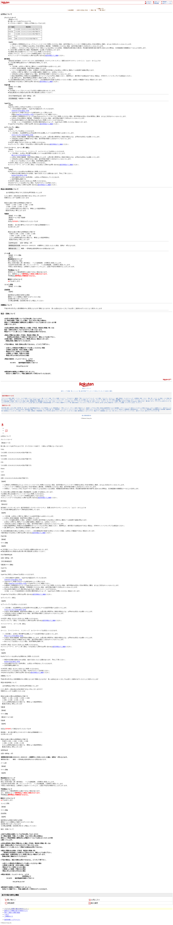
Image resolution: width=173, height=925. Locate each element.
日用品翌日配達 (47, 402)
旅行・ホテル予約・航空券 (14, 408)
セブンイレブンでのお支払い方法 (22, 135)
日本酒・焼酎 (36, 399)
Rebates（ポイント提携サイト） (154, 408)
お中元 (106, 402)
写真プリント (81, 408)
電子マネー (82, 409)
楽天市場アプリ (85, 391)
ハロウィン (117, 402)
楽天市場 (3, 408)
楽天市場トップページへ (12, 919)
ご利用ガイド (8, 916)
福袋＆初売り (75, 402)
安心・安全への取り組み (12, 912)
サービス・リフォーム (141, 399)
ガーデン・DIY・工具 (49, 401)
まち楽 (30, 402)
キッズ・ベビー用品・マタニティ (99, 398)
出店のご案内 (108, 391)
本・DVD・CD (25, 408)
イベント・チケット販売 (71, 408)
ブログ (44, 410)
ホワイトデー (91, 402)
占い (107, 410)
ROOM (49, 410)
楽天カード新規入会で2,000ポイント (16, 910)
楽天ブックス (95, 401)
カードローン (64, 409)
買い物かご (11, 900)
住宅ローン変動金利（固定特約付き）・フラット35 (132, 409)
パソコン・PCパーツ (50, 399)
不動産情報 (39, 410)
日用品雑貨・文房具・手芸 (10, 401)
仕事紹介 (33, 410)
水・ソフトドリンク (19, 399)
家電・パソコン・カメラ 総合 (19, 398)
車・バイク (154, 398)
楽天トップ (64, 391)
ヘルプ (6, 914)
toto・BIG (111, 410)
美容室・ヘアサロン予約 (92, 408)
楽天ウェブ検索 (126, 401)
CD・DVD (108, 399)
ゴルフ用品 (86, 401)
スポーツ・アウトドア (77, 401)
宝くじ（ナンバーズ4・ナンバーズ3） (125, 410)
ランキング (101, 391)
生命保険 (162, 409)
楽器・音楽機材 (116, 399)
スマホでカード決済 (99, 409)
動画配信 (103, 410)
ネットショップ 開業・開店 (114, 401)
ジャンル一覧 (76, 391)
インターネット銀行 (15, 410)
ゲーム (123, 399)
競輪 (32, 409)
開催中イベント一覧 (66, 402)
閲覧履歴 (11, 903)
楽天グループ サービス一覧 (152, 410)
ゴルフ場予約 (44, 408)
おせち (133, 402)
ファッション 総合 (6, 398)
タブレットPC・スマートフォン (65, 399)
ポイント (103, 401)
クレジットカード (74, 409)
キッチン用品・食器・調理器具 (26, 401)
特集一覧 (70, 391)
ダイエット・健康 (113, 398)
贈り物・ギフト (150, 401)
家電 (104, 399)
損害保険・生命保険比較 (153, 409)
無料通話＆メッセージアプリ (85, 410)
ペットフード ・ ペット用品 (63, 401)
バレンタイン (83, 402)
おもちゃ (128, 399)
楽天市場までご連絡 (51, 55)
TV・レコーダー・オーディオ (94, 399)
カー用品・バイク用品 (163, 398)
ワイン (42, 399)
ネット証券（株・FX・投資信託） (52, 409)
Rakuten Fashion (20, 409)
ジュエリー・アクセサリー (67, 398)
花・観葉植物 (39, 401)
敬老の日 (110, 402)
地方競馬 (27, 409)
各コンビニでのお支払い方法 (21, 155)
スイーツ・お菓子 (8, 399)
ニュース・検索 (26, 410)
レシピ (50, 408)
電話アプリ (97, 410)
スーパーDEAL (94, 391)
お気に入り (95, 900)
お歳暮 (122, 402)
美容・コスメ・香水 (145, 398)
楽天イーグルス (140, 410)
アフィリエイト (38, 409)
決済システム (89, 409)
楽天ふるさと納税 (37, 402)
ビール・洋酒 (28, 399)
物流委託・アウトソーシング (122, 408)
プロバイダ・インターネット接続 (68, 410)
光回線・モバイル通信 (80, 399)
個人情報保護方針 (86, 415)
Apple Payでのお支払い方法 (20, 110)
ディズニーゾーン (14, 402)
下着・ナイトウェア (84, 398)
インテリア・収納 (152, 399)
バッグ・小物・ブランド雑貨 (51, 398)
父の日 (101, 402)
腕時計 (76, 398)
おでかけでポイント (10, 409)
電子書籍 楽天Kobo (35, 408)
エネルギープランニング (111, 409)
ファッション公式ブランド (162, 401)
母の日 (97, 402)
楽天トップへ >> (86, 388)
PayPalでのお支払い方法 (19, 175)
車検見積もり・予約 (58, 408)
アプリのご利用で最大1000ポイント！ (16, 908)
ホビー (133, 399)
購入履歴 (94, 903)
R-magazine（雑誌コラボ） (138, 401)
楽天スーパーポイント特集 (138, 408)
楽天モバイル (55, 410)
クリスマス (128, 402)
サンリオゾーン (23, 402)
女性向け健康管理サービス (107, 408)
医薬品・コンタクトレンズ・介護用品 (129, 398)
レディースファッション (34, 398)
